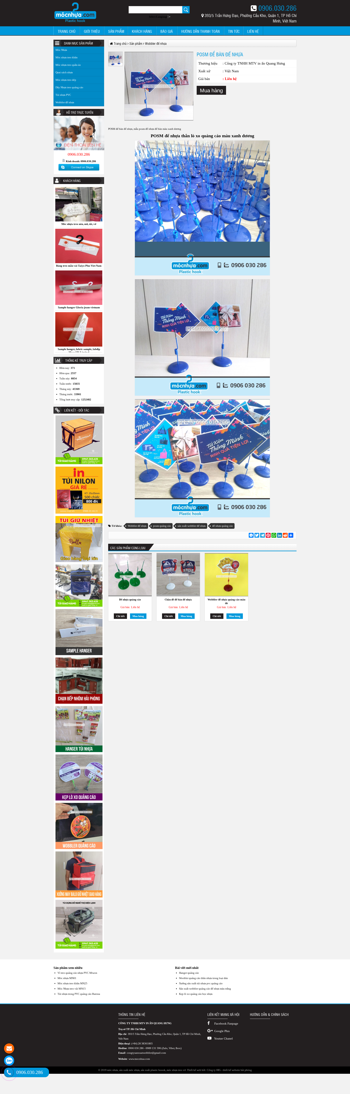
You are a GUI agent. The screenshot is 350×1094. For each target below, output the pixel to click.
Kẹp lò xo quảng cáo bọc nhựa (195, 993)
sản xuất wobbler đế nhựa (192, 525)
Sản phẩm (116, 31)
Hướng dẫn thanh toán (200, 31)
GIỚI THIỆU (92, 31)
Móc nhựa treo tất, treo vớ (79, 307)
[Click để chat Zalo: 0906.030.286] (9, 1061)
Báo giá (166, 31)
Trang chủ (66, 31)
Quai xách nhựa (64, 72)
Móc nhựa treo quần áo (68, 64)
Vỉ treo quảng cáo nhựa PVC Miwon (77, 972)
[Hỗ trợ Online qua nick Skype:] (79, 170)
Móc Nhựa (61, 49)
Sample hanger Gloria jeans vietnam (79, 224)
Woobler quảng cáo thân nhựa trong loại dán (203, 978)
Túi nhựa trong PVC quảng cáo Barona (79, 993)
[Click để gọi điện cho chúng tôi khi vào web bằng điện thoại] (8, 1072)
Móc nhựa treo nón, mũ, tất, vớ (78, 349)
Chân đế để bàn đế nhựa (178, 599)
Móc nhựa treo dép (65, 79)
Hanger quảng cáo (189, 972)
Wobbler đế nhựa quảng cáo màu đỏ (226, 601)
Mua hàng (211, 90)
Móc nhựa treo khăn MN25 (72, 983)
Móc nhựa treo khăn (66, 57)
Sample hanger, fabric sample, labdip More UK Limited (79, 267)
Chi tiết (120, 616)
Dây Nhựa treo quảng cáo (69, 87)
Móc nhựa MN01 (67, 978)
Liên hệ (253, 31)
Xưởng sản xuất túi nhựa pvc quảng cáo (201, 983)
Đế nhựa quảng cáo (130, 599)
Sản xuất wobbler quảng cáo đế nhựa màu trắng (205, 988)
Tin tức (234, 31)
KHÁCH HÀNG (142, 31)
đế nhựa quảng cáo (222, 525)
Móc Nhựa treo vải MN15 (72, 988)
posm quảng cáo (162, 525)
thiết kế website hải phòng (237, 1070)
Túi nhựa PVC (63, 94)
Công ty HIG (214, 1070)
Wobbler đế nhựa (64, 102)
